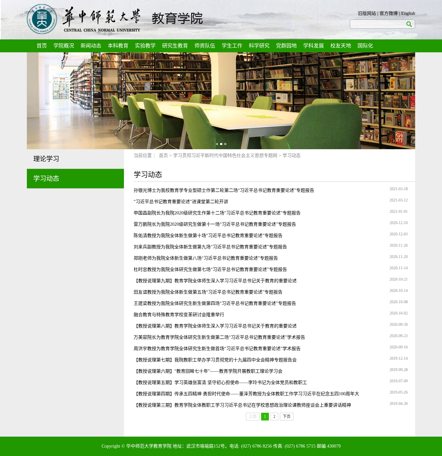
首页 (42, 45)
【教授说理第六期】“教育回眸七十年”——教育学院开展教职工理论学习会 (208, 371)
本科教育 (118, 45)
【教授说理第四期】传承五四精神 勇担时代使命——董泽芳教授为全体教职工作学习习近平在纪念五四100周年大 (246, 393)
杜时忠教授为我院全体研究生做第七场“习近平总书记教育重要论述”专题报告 (210, 269)
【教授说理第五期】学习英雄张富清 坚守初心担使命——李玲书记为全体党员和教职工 (220, 382)
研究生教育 (175, 45)
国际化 (365, 45)
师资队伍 (204, 45)
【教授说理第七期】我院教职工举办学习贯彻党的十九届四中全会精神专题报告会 (215, 360)
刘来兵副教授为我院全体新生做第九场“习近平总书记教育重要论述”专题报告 (210, 246)
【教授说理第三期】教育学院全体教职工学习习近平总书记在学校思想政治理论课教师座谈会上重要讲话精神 (242, 405)
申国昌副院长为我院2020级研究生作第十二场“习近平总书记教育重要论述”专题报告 (217, 213)
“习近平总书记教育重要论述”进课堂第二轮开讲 (181, 201)
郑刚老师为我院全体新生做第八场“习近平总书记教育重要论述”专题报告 (206, 258)
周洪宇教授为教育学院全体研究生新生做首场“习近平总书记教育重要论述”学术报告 (217, 348)
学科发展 (313, 45)
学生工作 (232, 45)
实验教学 (145, 45)
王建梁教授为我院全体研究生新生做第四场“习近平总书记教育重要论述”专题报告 (215, 303)
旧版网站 (367, 13)
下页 (287, 416)
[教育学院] (115, 19)
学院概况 (63, 45)
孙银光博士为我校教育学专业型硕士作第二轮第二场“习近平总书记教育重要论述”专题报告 (224, 190)
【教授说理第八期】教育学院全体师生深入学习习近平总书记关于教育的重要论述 (215, 326)
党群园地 (286, 45)
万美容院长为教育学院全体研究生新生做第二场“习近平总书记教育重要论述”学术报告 (219, 337)
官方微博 (389, 13)
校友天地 (340, 45)
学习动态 (46, 178)
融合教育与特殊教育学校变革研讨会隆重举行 (179, 314)
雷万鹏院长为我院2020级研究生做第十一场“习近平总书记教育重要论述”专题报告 (215, 224)
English (408, 13)
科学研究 (259, 45)
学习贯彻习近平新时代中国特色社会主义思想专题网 (225, 155)
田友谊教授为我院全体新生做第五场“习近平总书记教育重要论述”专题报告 (208, 292)
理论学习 (46, 158)
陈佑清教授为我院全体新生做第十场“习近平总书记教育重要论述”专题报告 (208, 235)
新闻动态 (91, 45)
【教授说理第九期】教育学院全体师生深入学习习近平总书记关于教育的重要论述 (215, 280)
